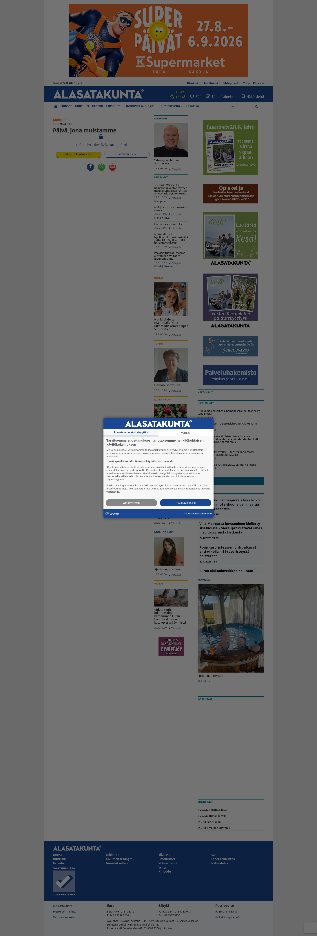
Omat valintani (131, 502)
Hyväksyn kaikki (186, 502)
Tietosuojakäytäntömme (198, 513)
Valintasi (186, 432)
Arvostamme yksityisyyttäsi (131, 432)
